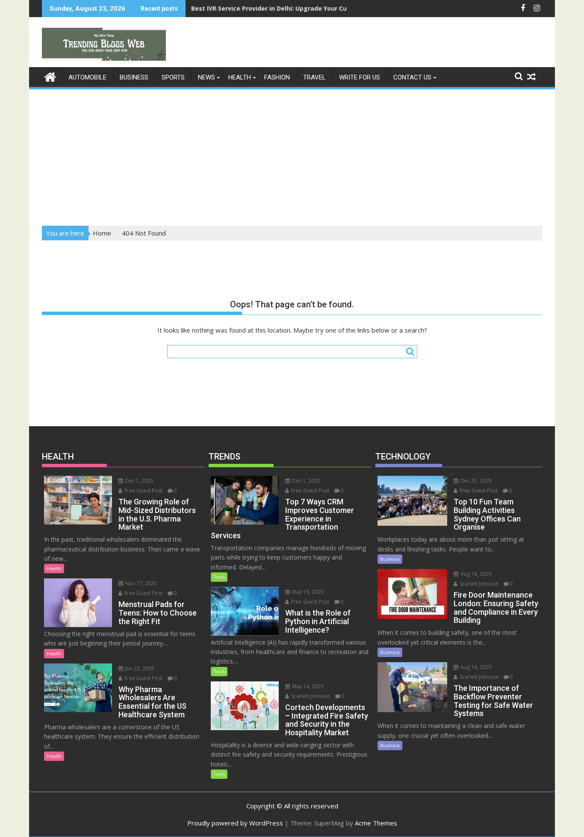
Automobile (87, 77)
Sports (173, 77)
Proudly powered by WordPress (235, 823)
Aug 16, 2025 (475, 574)
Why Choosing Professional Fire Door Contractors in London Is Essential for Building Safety (331, 8)
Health (239, 77)
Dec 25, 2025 (475, 480)
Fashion (277, 77)
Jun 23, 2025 (139, 668)
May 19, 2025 (307, 591)
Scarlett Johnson (310, 696)
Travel (314, 77)
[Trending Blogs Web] (50, 76)
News (206, 77)
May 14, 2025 (307, 686)
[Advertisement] (292, 155)
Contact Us (412, 77)
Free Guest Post (142, 490)
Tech (219, 577)
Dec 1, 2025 (138, 480)
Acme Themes (376, 823)
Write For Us (359, 77)
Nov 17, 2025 (140, 583)
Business (134, 77)
